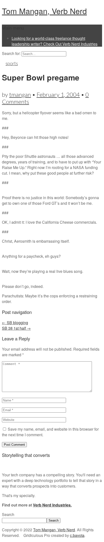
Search (8, 514)
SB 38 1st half (16, 328)
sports (12, 63)
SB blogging (15, 322)
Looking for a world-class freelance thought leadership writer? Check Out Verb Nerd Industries (54, 41)
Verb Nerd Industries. (52, 505)
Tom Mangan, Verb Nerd (44, 10)
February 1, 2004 (58, 94)
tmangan (20, 94)
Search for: (11, 53)
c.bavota (77, 535)
